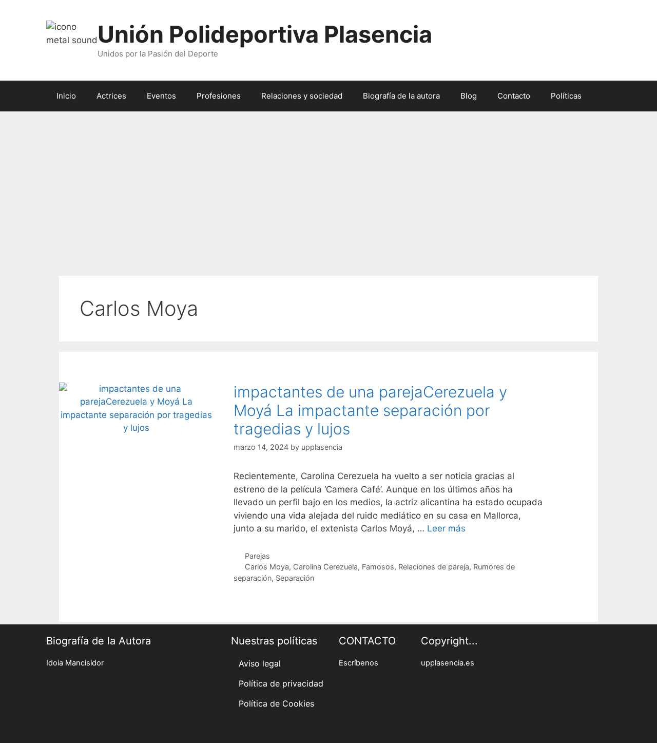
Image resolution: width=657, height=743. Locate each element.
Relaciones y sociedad (301, 96)
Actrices (111, 96)
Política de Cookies (276, 703)
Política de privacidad (281, 683)
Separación (295, 578)
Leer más (446, 528)
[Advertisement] (328, 188)
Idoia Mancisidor (75, 663)
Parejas (257, 555)
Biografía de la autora (401, 96)
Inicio (66, 96)
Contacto (513, 96)
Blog (468, 96)
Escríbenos (358, 663)
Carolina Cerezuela (325, 566)
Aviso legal (260, 663)
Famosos (378, 566)
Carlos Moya (267, 566)
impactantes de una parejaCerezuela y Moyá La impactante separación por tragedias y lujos (370, 410)
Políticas (566, 96)
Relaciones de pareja (433, 566)
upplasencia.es (447, 663)
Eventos (161, 96)
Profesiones (219, 96)
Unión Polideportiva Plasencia (265, 34)
